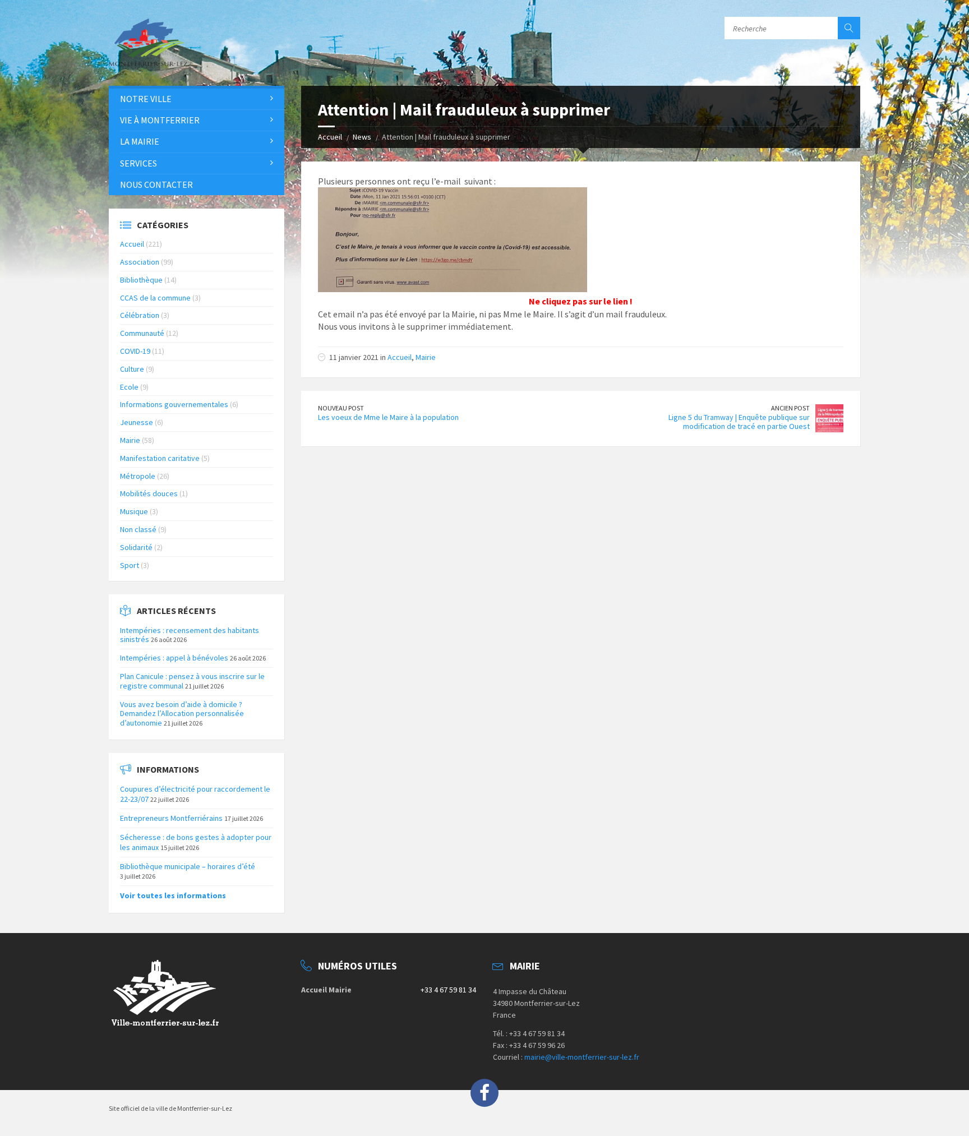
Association (139, 262)
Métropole (137, 476)
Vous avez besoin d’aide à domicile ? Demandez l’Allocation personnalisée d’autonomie (182, 713)
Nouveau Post (341, 408)
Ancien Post (790, 408)
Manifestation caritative (160, 458)
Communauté (142, 333)
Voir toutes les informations (173, 895)
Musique (134, 511)
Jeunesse (136, 422)
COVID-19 (135, 351)
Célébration (139, 315)
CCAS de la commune (155, 298)
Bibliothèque (141, 280)
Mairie (426, 357)
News (362, 137)
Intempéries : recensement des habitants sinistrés (189, 635)
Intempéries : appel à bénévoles (174, 658)
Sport (129, 565)
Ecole (129, 387)
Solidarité (136, 547)
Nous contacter (156, 184)
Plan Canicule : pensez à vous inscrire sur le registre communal (192, 681)
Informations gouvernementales (174, 404)
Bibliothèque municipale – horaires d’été (187, 866)
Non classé (138, 529)
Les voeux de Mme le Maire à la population (388, 417)
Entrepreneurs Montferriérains (171, 818)
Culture (132, 369)
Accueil (330, 137)
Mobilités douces (149, 493)
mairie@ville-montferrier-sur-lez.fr (581, 1057)
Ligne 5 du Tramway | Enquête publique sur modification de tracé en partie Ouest (739, 422)
